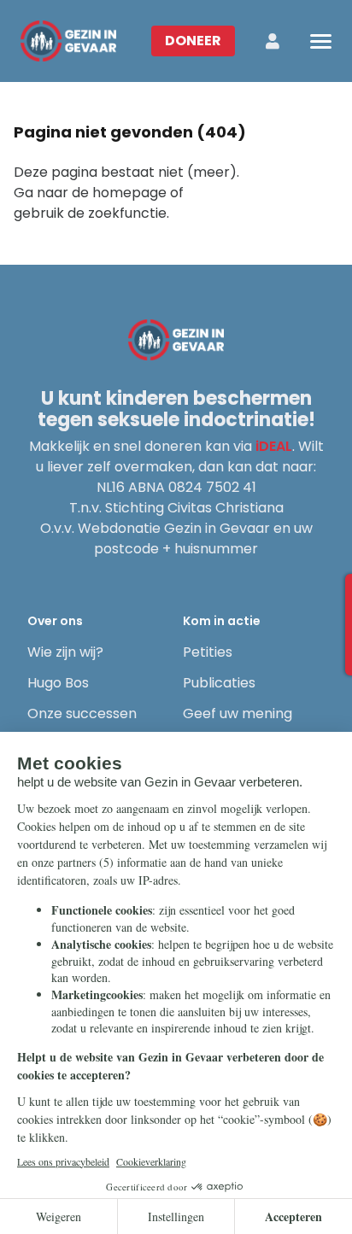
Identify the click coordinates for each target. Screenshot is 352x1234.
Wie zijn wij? (65, 652)
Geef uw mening (237, 713)
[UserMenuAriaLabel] (272, 41)
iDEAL (273, 446)
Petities (207, 652)
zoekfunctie (127, 213)
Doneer (193, 40)
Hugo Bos (58, 683)
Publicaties (219, 683)
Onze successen (82, 713)
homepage (129, 192)
